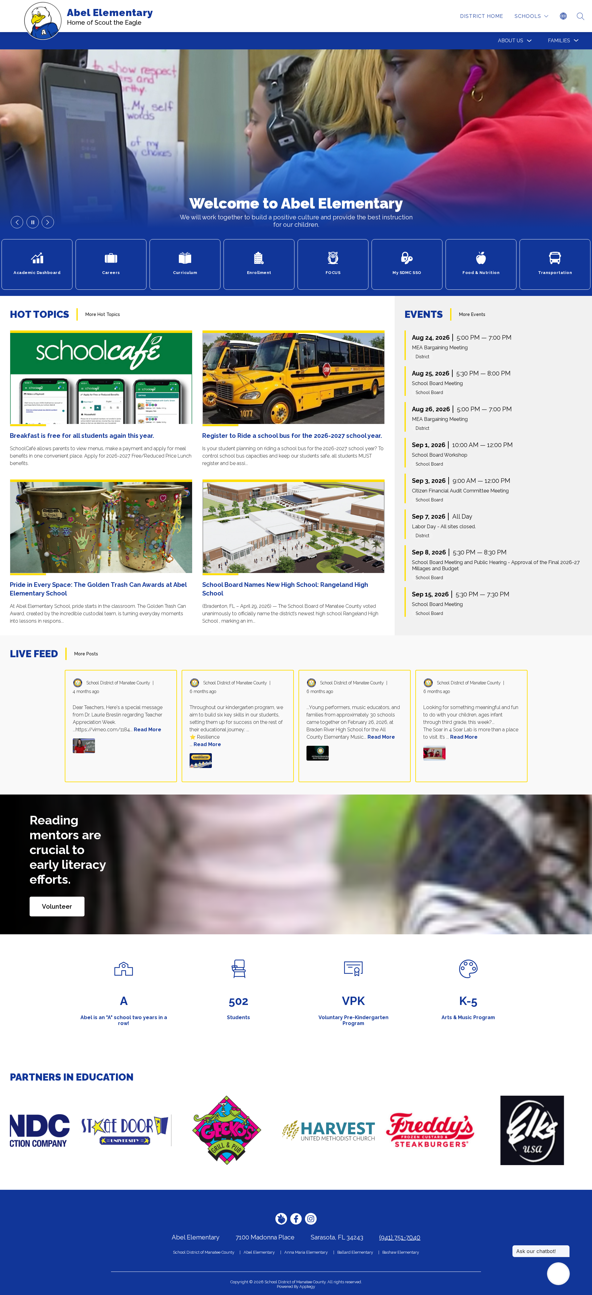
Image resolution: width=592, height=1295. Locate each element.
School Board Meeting (437, 383)
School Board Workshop (439, 455)
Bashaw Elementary (400, 1252)
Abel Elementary (259, 1252)
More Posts (86, 653)
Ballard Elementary (355, 1252)
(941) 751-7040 (399, 1237)
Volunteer (57, 906)
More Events (472, 314)
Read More (147, 730)
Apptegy (307, 1286)
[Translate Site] (563, 16)
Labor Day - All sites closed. (444, 526)
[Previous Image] (17, 222)
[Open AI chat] (558, 1274)
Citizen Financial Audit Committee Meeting (460, 491)
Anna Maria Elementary (306, 1252)
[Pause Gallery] (33, 222)
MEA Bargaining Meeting (440, 348)
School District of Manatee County (203, 1252)
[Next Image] (48, 222)
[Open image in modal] (84, 745)
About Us (510, 41)
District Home (481, 16)
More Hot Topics (102, 314)
